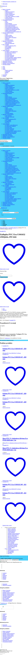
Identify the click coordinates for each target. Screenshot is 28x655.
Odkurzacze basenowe (10, 11)
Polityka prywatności (7, 585)
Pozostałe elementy (9, 39)
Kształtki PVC (8, 48)
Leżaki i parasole (8, 17)
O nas (4, 67)
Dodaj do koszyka (4, 277)
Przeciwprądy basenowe (10, 25)
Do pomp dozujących (9, 55)
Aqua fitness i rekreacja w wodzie (12, 16)
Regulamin (5, 584)
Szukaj (16, 212)
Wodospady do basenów (8, 62)
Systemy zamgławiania (10, 14)
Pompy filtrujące (8, 23)
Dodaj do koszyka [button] (6, 362)
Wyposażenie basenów (7, 20)
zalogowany (7, 338)
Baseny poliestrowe (12, 530)
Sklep (4, 66)
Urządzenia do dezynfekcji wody (12, 28)
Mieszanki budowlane (9, 43)
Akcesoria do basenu (9, 18)
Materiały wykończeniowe (8, 41)
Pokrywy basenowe (9, 15)
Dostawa (4, 576)
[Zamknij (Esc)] (4, 653)
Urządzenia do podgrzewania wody (12, 29)
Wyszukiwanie (6, 210)
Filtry (6, 21)
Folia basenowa (8, 42)
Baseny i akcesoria (6, 9)
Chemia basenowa (11, 531)
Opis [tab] (4, 308)
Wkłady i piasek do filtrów (10, 30)
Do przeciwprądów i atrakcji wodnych (13, 57)
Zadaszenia (7, 71)
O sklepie (5, 573)
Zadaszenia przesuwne (12, 546)
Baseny (6, 10)
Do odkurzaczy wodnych (10, 52)
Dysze (6, 34)
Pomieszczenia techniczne (13, 539)
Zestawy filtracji (11, 547)
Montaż (6, 72)
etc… (6, 73)
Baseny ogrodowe (9, 70)
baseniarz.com (4, 603)
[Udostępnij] (3, 653)
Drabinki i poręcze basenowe (9, 63)
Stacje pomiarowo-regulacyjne (11, 27)
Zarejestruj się (15, 559)
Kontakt (4, 76)
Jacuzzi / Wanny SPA (12, 535)
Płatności (4, 577)
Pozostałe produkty (6, 64)
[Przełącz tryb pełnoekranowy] (1, 653)
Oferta (4, 69)
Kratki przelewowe (9, 36)
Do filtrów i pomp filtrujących (11, 51)
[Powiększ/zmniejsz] (0, 653)
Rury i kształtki (6, 44)
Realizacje (5, 74)
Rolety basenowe (11, 541)
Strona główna (3, 227)
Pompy (6, 22)
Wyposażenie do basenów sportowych (13, 31)
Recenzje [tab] (4, 310)
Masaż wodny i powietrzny (10, 37)
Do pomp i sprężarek (9, 56)
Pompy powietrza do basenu (11, 24)
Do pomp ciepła (8, 53)
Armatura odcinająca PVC (10, 45)
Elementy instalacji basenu (8, 32)
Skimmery (7, 38)
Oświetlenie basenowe (7, 61)
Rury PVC (7, 49)
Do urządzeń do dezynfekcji (11, 58)
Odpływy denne (8, 35)
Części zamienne (6, 50)
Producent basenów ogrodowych (9, 1)
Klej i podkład (8, 46)
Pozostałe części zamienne (10, 59)
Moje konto (5, 3)
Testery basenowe (9, 12)
